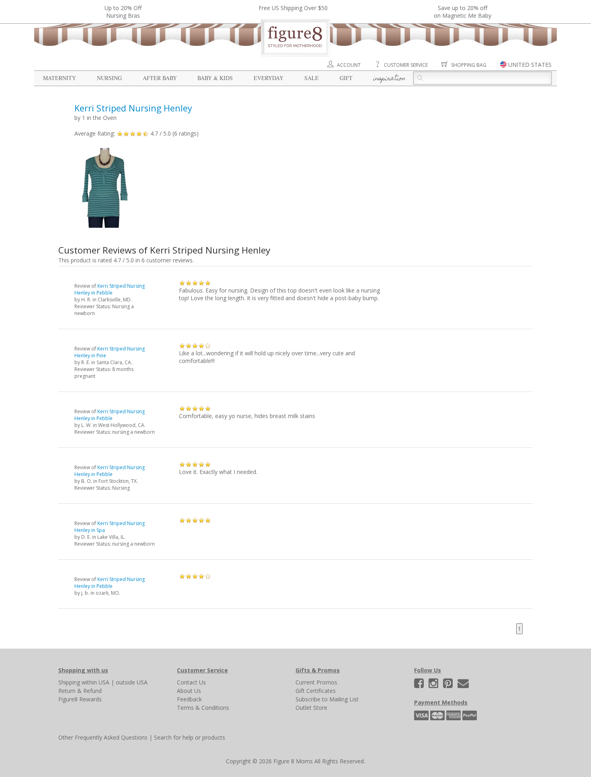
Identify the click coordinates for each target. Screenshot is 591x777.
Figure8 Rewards (80, 699)
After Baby (160, 78)
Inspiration (389, 79)
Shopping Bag (468, 65)
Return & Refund (80, 691)
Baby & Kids (215, 78)
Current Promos (316, 682)
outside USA (132, 682)
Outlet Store (311, 707)
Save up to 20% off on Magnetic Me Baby (462, 11)
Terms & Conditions (203, 707)
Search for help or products (189, 737)
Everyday (268, 78)
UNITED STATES (530, 64)
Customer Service (406, 65)
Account (349, 65)
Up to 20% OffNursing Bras (123, 11)
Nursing (109, 78)
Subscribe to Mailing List (327, 699)
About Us (189, 691)
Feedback (189, 699)
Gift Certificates (316, 691)
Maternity (59, 78)
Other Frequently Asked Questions (103, 737)
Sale (311, 78)
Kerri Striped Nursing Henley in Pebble (109, 289)
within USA (95, 682)
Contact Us (191, 682)
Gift (346, 78)
